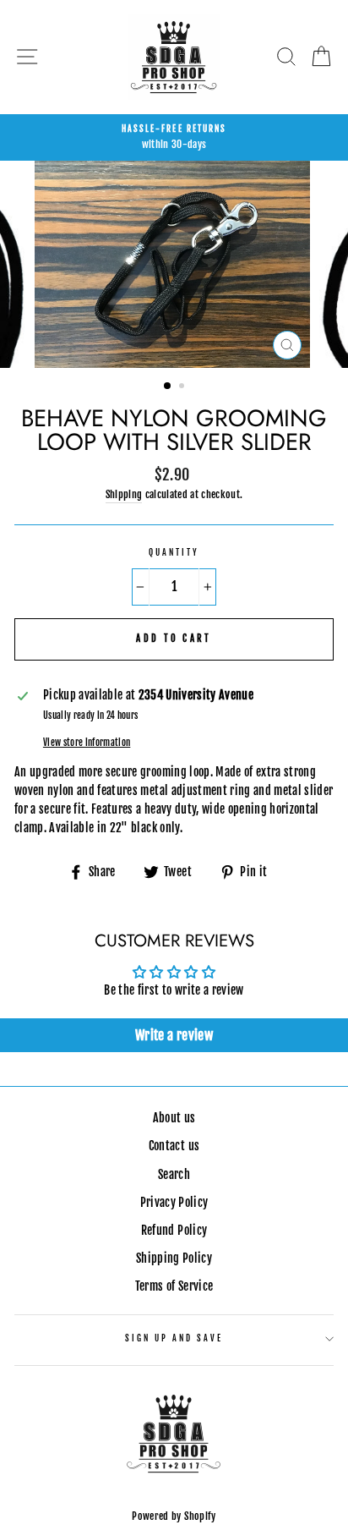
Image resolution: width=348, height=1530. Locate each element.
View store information (86, 743)
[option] (174, 138)
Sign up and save (174, 1338)
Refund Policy (174, 1230)
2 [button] (183, 387)
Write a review (174, 1035)
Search (174, 1174)
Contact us (174, 1145)
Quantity (174, 552)
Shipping (124, 494)
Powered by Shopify (173, 1516)
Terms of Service (174, 1286)
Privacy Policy (174, 1202)
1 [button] (168, 386)
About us (174, 1117)
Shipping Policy (174, 1258)
